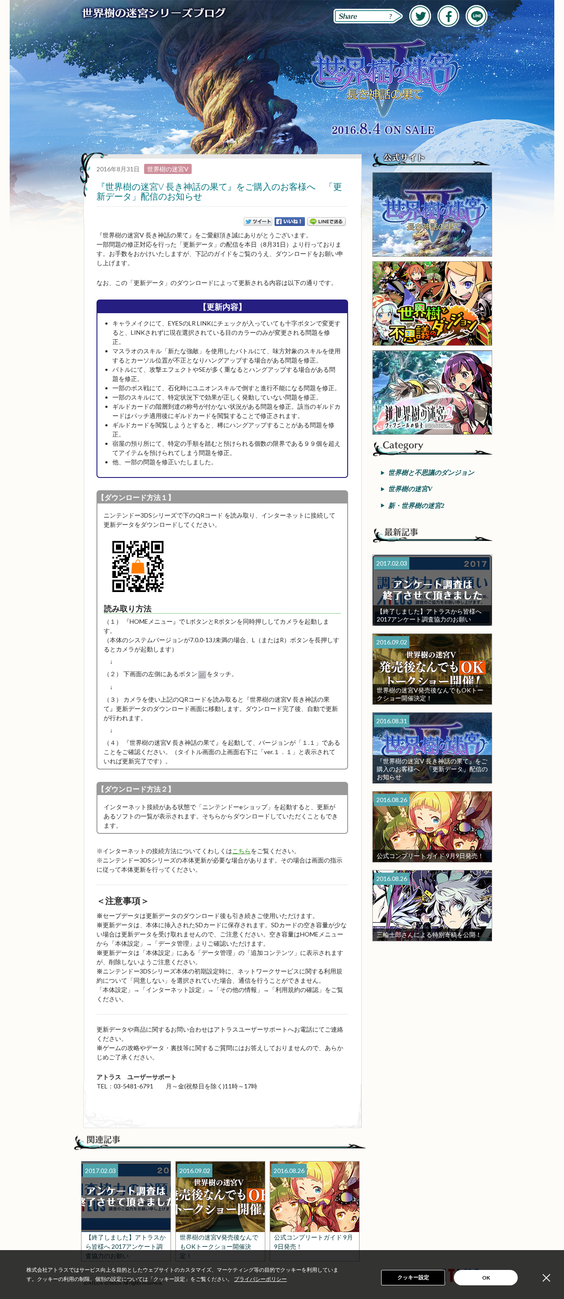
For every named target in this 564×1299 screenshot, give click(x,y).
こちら (241, 851)
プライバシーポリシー (260, 1279)
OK (486, 1277)
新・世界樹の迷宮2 (416, 505)
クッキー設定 (413, 1277)
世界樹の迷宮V (168, 169)
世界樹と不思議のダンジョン (431, 472)
